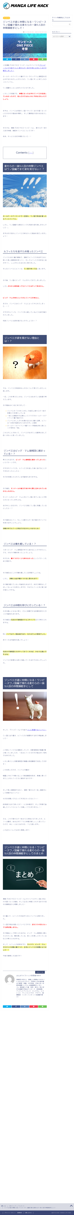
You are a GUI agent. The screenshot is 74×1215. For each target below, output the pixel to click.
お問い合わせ (28, 1212)
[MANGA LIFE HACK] (25, 9)
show (31, 153)
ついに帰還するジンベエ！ (37, 730)
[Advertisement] (24, 1105)
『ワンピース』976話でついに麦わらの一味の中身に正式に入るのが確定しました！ (24, 68)
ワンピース (6, 18)
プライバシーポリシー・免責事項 (13, 1212)
